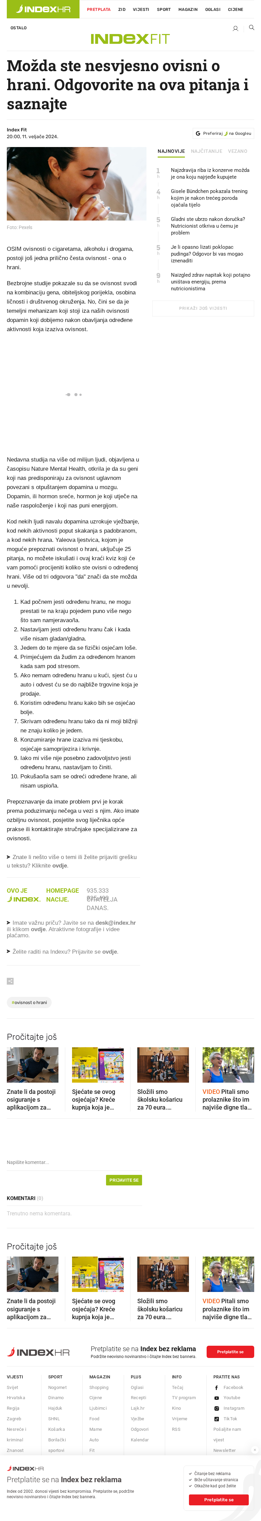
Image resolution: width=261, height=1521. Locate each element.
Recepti (138, 1397)
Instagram (234, 1408)
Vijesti (141, 9)
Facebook (234, 1387)
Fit (91, 1450)
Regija (13, 1408)
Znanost (15, 1450)
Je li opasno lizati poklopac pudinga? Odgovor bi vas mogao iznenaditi (207, 254)
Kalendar (140, 1439)
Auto (94, 1439)
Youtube (232, 1397)
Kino (176, 1408)
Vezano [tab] (237, 151)
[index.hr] (43, 9)
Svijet (12, 1387)
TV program (184, 1397)
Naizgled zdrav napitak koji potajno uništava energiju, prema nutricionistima (210, 282)
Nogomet (57, 1387)
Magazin (99, 1376)
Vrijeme (180, 1418)
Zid (121, 9)
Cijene (235, 9)
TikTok (231, 1418)
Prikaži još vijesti (203, 308)
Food (94, 1418)
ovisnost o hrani (29, 1002)
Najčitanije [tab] (207, 151)
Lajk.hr (138, 1408)
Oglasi (213, 9)
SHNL (54, 1418)
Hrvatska (16, 1397)
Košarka (56, 1429)
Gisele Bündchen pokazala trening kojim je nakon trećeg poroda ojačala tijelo (209, 198)
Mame (95, 1429)
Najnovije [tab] (171, 151)
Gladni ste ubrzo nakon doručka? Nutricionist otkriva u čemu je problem (208, 226)
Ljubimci (98, 1408)
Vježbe (137, 1418)
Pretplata (99, 9)
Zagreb (14, 1418)
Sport (164, 9)
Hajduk (55, 1408)
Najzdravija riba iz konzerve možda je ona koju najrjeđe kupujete (210, 173)
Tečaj (177, 1387)
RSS (176, 1429)
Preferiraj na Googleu (227, 133)
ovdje (38, 929)
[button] (15, 1062)
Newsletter (224, 1450)
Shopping (98, 1387)
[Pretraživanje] (249, 29)
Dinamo (56, 1397)
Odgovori (140, 1429)
